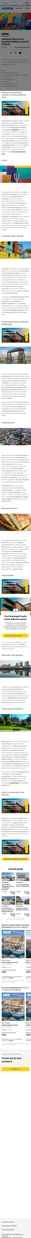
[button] (23, 4)
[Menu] (3, 4)
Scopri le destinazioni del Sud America (15, 859)
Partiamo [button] (14, 1069)
